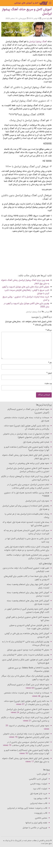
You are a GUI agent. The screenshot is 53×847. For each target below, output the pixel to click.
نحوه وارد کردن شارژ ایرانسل (37, 500)
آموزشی (47, 311)
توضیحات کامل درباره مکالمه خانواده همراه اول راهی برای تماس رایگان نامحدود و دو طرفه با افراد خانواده (26, 548)
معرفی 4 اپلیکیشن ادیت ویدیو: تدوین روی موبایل (28, 649)
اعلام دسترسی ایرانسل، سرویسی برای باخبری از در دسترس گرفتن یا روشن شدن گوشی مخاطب (28, 486)
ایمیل (49, 373)
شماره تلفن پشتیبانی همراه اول (36, 442)
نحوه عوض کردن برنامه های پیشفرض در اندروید (29, 463)
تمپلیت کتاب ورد (40, 788)
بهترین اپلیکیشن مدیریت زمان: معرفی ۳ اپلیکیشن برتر (26, 654)
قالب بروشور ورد (40, 798)
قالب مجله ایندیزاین (38, 803)
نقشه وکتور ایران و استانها (36, 822)
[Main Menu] (50, 3)
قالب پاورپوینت (40, 813)
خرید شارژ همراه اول (38, 793)
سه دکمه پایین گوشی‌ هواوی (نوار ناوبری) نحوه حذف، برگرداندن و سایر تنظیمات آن (26, 427)
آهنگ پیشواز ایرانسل (38, 41)
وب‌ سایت (48, 383)
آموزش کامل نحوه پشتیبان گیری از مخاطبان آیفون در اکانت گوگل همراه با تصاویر (27, 610)
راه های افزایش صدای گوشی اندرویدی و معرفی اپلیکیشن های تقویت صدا (29, 627)
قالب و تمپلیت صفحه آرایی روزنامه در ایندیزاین (27, 808)
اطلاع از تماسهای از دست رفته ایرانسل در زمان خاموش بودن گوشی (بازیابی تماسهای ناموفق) (26, 435)
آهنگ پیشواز (36, 311)
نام (50, 362)
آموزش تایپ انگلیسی (38, 779)
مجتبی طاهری (41, 818)
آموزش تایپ (42, 774)
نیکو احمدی (46, 18)
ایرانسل (28, 311)
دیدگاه (49, 330)
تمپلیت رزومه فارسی (38, 783)
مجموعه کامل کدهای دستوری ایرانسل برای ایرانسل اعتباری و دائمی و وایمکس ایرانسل (27, 470)
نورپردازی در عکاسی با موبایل (35, 827)
